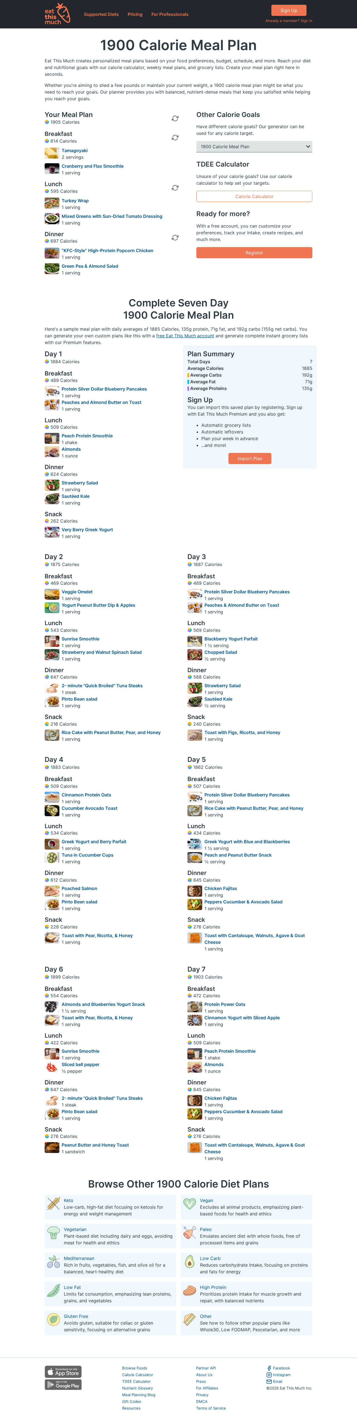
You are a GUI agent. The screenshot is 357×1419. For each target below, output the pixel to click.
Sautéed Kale (76, 496)
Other (206, 1316)
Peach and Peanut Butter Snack (238, 855)
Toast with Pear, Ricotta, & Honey (97, 935)
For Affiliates (207, 1388)
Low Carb (210, 1258)
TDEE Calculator (136, 1381)
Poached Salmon (79, 888)
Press (201, 1381)
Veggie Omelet (77, 591)
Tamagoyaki (75, 150)
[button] (254, 146)
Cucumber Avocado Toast (89, 808)
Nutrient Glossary (137, 1388)
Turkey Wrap (75, 200)
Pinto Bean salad (79, 699)
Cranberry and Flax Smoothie (93, 166)
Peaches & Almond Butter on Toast (241, 605)
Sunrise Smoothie (80, 639)
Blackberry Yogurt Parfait (231, 639)
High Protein (213, 1287)
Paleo (206, 1229)
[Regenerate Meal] (175, 137)
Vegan (206, 1200)
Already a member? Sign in (289, 20)
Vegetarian (75, 1229)
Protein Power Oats (224, 1004)
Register (254, 252)
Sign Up (289, 10)
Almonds (71, 449)
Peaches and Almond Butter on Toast (101, 402)
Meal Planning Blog (138, 1395)
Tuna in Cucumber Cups (88, 855)
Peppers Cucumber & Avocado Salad (243, 901)
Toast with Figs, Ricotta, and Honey (242, 732)
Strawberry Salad (80, 483)
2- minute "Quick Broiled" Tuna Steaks (102, 685)
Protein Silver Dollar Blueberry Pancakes (104, 389)
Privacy (202, 1395)
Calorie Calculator (254, 196)
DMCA (202, 1401)
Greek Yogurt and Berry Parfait (94, 841)
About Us (204, 1374)
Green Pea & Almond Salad (90, 266)
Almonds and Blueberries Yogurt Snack (103, 1004)
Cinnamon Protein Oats (86, 795)
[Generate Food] (175, 153)
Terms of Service (211, 1408)
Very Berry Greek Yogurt (87, 529)
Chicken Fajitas (220, 888)
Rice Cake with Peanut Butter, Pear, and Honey (111, 732)
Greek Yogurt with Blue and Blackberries (247, 841)
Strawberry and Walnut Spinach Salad (102, 652)
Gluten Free (76, 1316)
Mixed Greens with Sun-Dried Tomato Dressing (112, 216)
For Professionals (170, 14)
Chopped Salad (220, 652)
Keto (68, 1200)
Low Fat (72, 1287)
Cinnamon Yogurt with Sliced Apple (242, 1017)
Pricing (135, 14)
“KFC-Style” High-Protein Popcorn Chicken (107, 250)
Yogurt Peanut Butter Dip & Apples (98, 605)
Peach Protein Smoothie (87, 435)
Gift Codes (131, 1401)
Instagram (282, 1374)
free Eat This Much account (185, 335)
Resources (131, 1408)
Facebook (281, 1368)
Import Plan (250, 458)
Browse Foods (134, 1368)
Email (277, 1381)
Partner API (206, 1368)
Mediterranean (79, 1258)
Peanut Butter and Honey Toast (95, 1145)
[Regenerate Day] (175, 118)
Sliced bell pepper (80, 1064)
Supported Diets (101, 14)
